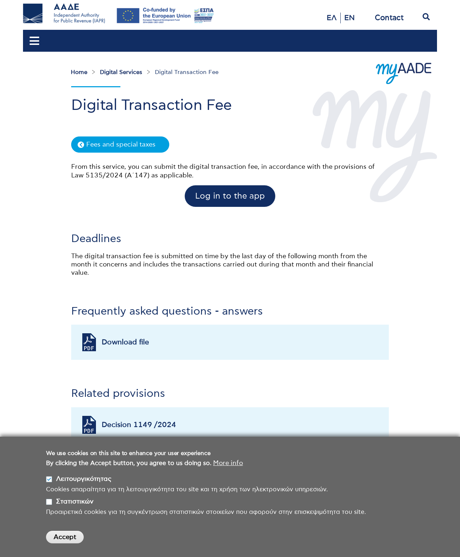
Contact (389, 18)
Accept (65, 537)
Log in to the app (230, 196)
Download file (125, 342)
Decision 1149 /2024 (139, 424)
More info (228, 463)
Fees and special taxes (121, 144)
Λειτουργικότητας (83, 479)
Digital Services (121, 72)
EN (349, 18)
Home (79, 72)
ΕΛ (332, 18)
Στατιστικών (74, 501)
